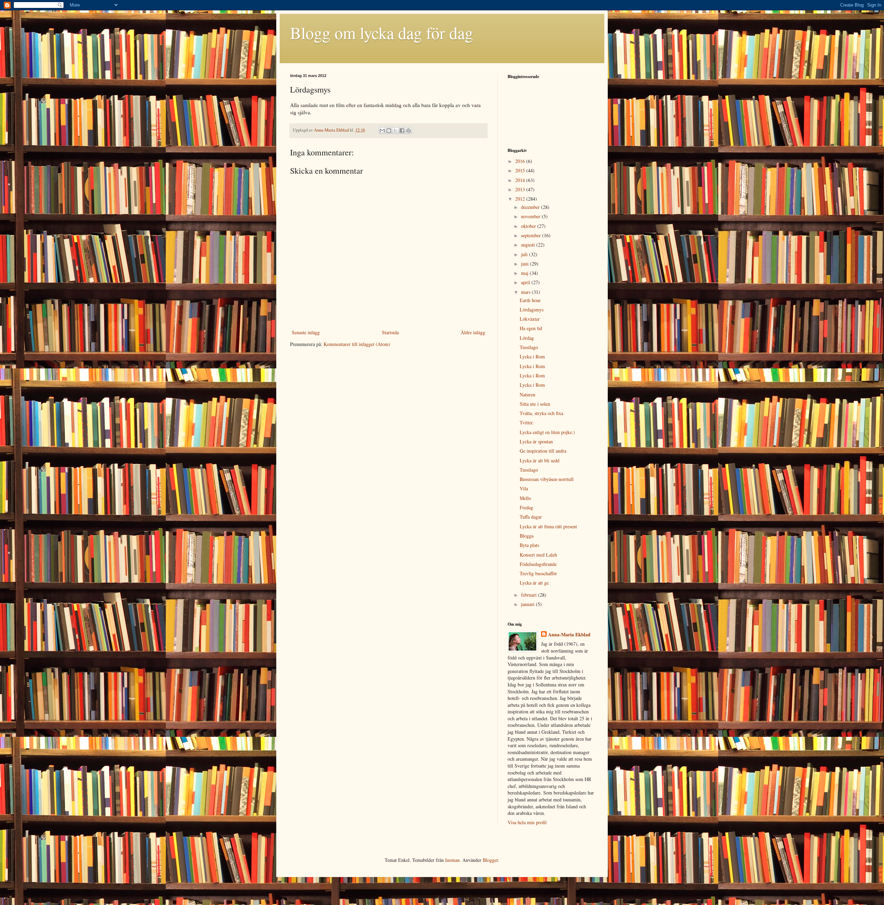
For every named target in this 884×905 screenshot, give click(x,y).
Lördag (527, 338)
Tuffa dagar (531, 516)
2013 (520, 189)
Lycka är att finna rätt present (548, 526)
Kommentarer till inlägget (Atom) (357, 344)
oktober (529, 226)
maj (525, 273)
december (531, 207)
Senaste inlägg (306, 332)
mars (526, 292)
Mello (525, 498)
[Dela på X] (395, 130)
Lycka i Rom (532, 356)
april (526, 282)
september (531, 235)
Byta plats (529, 545)
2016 (520, 161)
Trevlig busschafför (538, 573)
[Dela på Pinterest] (408, 130)
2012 (520, 198)
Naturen (527, 394)
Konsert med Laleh (538, 554)
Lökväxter (530, 319)
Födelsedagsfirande (538, 564)
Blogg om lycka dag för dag (381, 32)
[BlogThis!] (388, 130)
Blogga (527, 535)
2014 (520, 180)
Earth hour (530, 300)
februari (529, 594)
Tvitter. (527, 422)
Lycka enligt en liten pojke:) (547, 432)
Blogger (490, 860)
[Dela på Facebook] (401, 130)
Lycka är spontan (536, 441)
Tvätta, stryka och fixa (541, 413)
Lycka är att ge (534, 582)
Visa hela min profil (527, 822)
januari (528, 604)
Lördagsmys (532, 309)
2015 (520, 170)
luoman (452, 860)
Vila (524, 488)
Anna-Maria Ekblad (569, 634)
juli (525, 254)
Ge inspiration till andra (543, 450)
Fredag (526, 507)
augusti (528, 244)
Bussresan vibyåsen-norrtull (547, 479)
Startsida (390, 332)
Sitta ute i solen (535, 404)
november (531, 216)
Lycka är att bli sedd (539, 460)
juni (525, 263)
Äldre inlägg (473, 332)
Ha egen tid (531, 328)
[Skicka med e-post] (382, 130)
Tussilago (529, 347)
